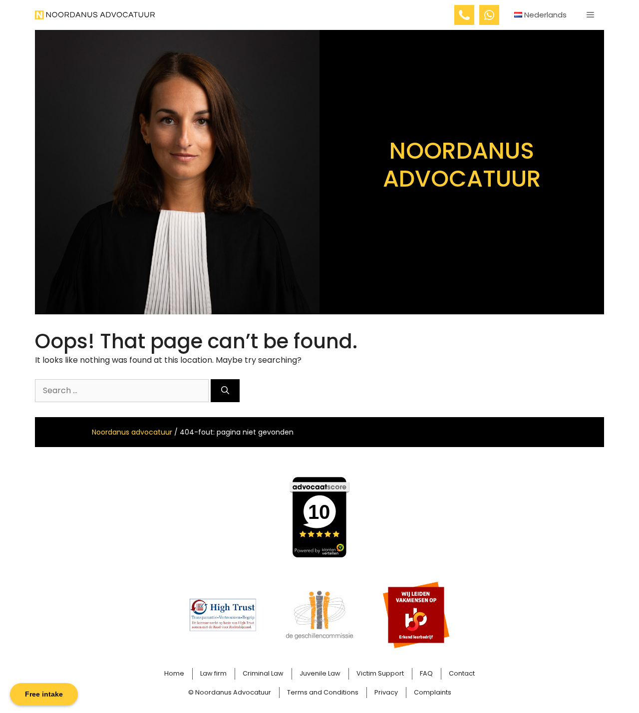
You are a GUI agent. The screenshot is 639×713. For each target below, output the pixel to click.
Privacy (386, 692)
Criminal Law (263, 673)
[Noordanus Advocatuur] (95, 15)
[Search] (225, 390)
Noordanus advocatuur (132, 432)
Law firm (213, 673)
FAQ (426, 673)
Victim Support (380, 673)
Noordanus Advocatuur (233, 692)
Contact (462, 673)
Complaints (432, 692)
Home (174, 673)
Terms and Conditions (322, 692)
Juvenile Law (320, 673)
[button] (590, 15)
